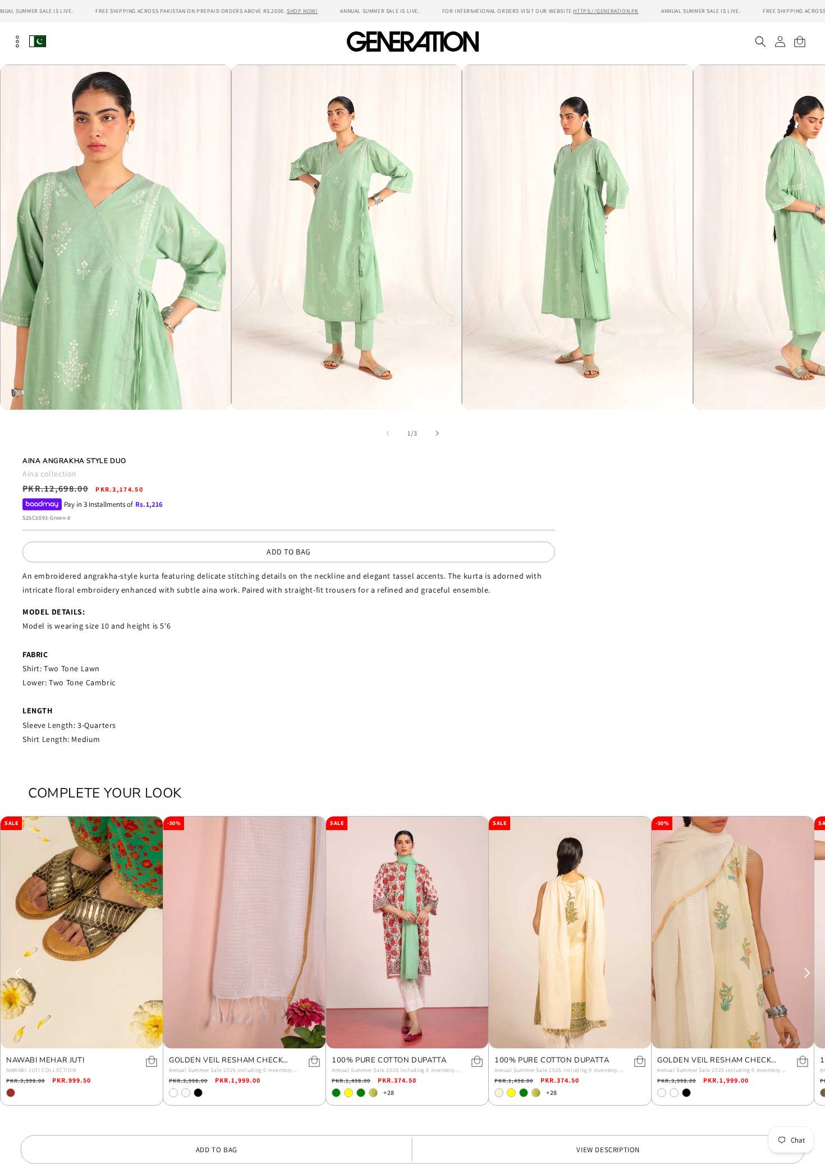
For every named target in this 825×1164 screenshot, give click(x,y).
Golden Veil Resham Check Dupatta (226, 1060)
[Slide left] (387, 433)
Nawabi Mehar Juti (45, 1060)
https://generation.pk (606, 11)
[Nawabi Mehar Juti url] (82, 932)
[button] (760, 41)
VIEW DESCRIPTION (608, 1149)
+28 (389, 1092)
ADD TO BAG (289, 552)
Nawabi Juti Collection (41, 1070)
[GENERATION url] (412, 41)
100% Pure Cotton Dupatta (389, 1060)
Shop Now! (302, 11)
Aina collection (49, 474)
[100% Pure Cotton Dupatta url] (407, 932)
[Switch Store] (37, 41)
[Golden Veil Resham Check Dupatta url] (244, 932)
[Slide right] (437, 433)
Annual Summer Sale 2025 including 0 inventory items (230, 1070)
